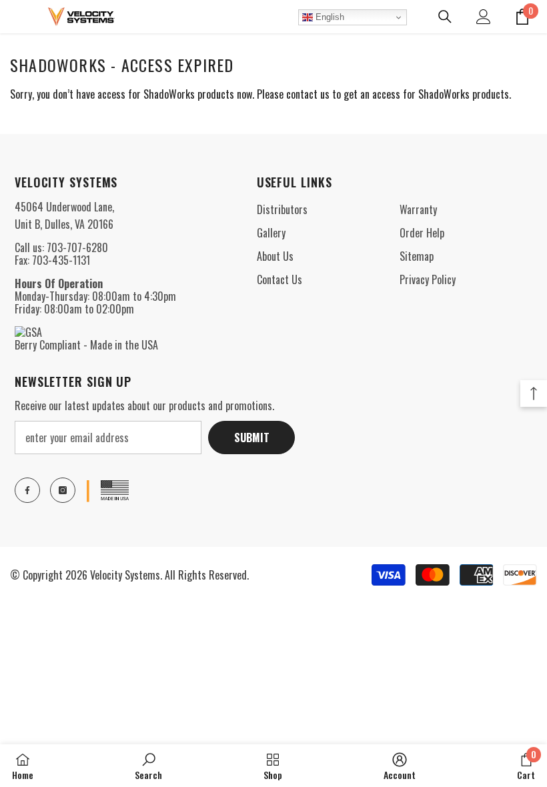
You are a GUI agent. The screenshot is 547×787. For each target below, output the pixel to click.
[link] (148, 765)
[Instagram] (62, 490)
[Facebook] (27, 490)
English (328, 17)
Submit (251, 438)
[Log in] (483, 16)
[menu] (18, 17)
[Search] (445, 17)
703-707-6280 (77, 247)
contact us (308, 94)
